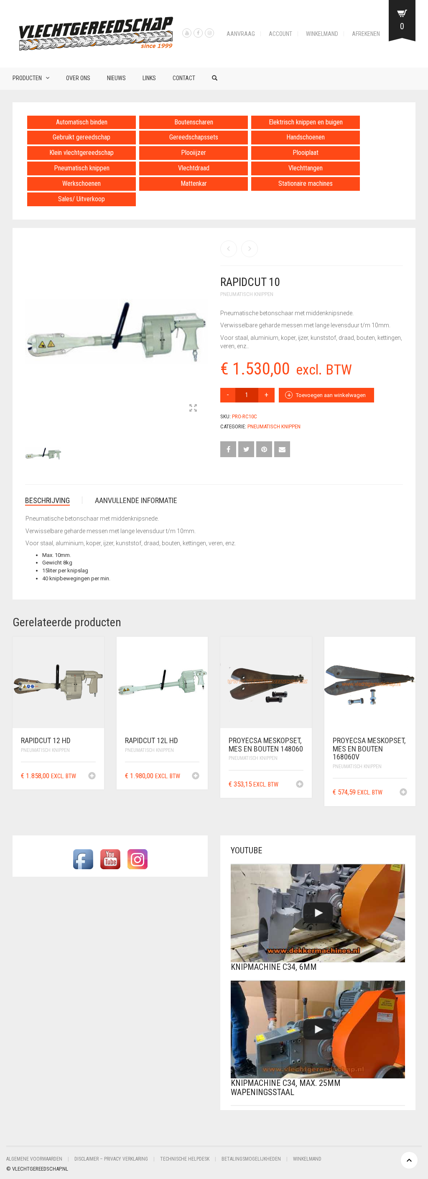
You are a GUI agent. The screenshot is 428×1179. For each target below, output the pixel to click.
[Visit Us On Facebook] (83, 858)
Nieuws (116, 78)
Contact (184, 78)
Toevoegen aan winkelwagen (331, 395)
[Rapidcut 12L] (228, 248)
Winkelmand (322, 33)
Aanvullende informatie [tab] (136, 500)
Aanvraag (241, 33)
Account (280, 33)
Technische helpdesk (184, 1159)
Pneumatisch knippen (246, 294)
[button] (92, 777)
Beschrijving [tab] (47, 500)
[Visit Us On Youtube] (110, 858)
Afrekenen (366, 33)
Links (149, 78)
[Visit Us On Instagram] (137, 858)
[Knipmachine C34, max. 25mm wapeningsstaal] (318, 1030)
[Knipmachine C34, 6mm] (318, 913)
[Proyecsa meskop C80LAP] (249, 248)
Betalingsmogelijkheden (251, 1159)
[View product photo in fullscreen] (193, 409)
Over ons (78, 78)
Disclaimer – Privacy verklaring (111, 1159)
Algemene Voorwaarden (34, 1159)
